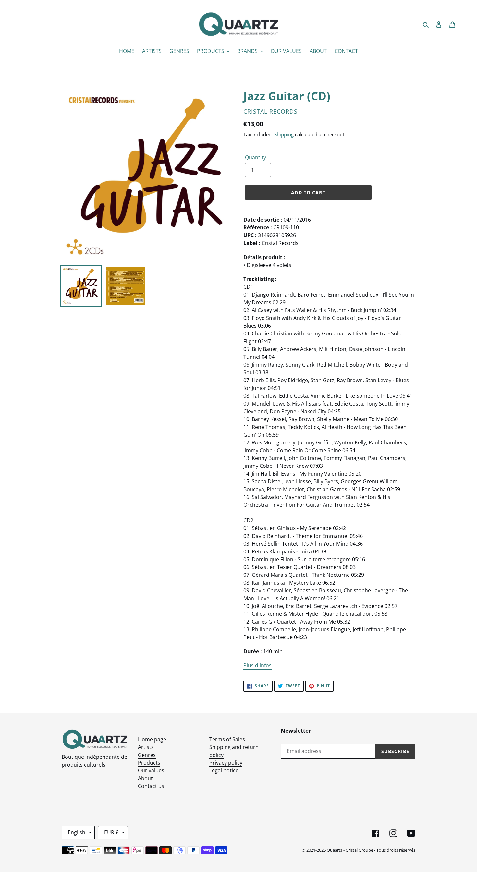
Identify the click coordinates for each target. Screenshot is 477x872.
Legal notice (223, 770)
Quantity (255, 157)
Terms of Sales (227, 739)
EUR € (111, 832)
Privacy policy (225, 762)
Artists (146, 747)
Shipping (284, 134)
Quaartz (334, 850)
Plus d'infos (257, 665)
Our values (151, 770)
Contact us (151, 786)
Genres (147, 754)
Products (149, 762)
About (145, 778)
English (76, 832)
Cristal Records (270, 111)
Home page (152, 739)
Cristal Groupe (359, 850)
